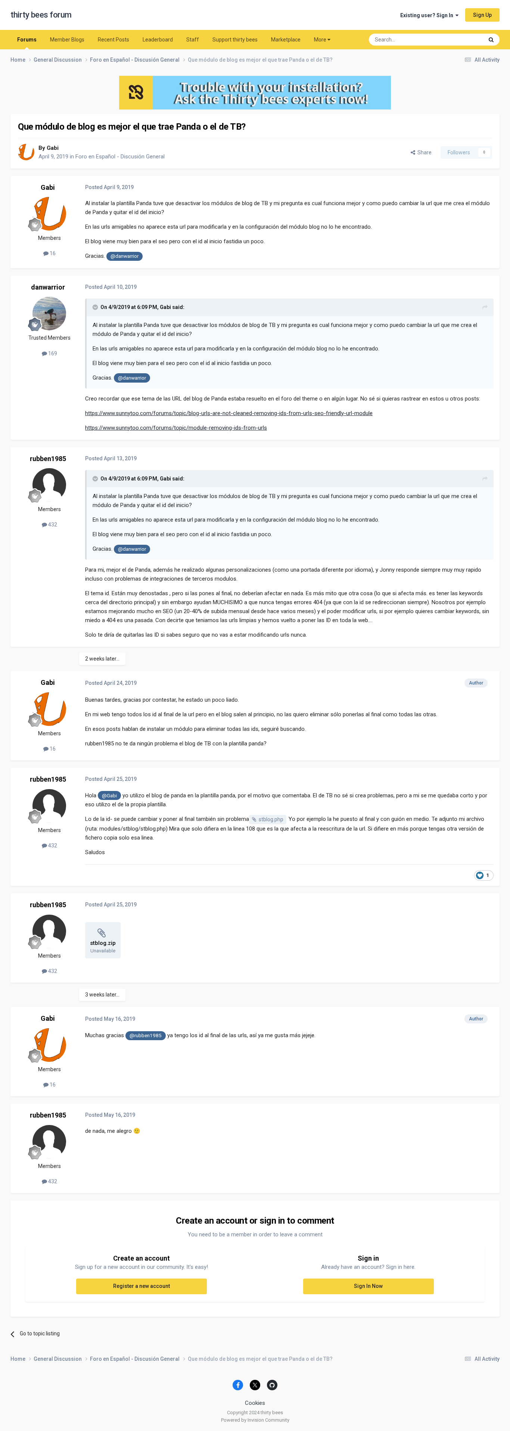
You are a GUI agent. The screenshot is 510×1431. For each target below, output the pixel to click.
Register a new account (141, 1286)
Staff (192, 40)
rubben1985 (48, 459)
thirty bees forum (41, 14)
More (320, 40)
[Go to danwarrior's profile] (49, 313)
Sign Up (482, 15)
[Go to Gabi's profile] (26, 152)
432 (52, 525)
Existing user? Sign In (427, 15)
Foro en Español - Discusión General (120, 156)
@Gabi (109, 795)
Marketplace (286, 40)
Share (423, 152)
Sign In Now (368, 1286)
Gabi (53, 148)
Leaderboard (158, 40)
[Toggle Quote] (96, 307)
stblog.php (271, 819)
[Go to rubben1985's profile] (49, 485)
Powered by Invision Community (255, 1420)
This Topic (462, 39)
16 (52, 253)
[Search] (491, 40)
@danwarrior (125, 256)
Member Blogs (67, 40)
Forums (27, 40)
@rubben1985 (146, 1035)
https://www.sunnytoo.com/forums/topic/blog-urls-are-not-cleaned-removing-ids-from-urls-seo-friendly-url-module (229, 413)
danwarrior (48, 287)
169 (52, 353)
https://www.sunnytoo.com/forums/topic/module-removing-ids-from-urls (176, 427)
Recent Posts (113, 40)
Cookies (255, 1403)
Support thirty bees (235, 40)
